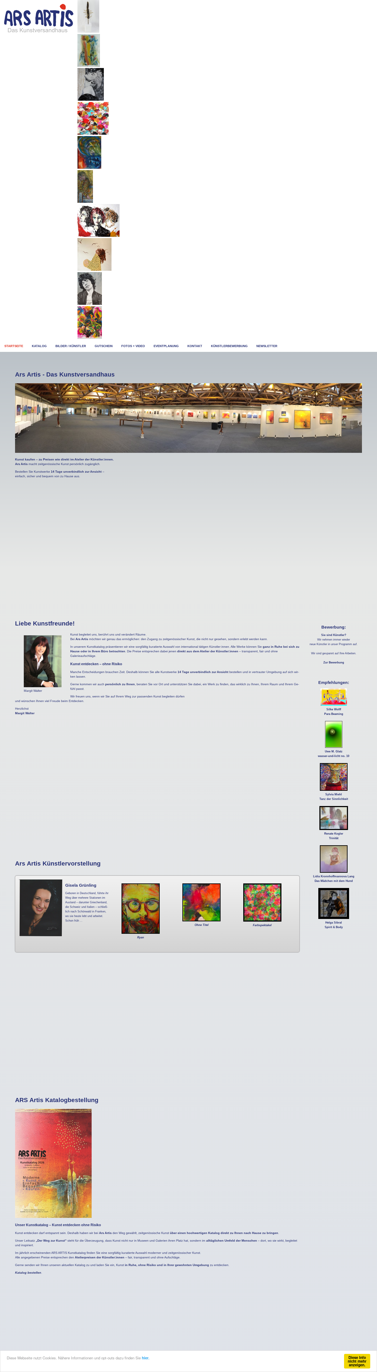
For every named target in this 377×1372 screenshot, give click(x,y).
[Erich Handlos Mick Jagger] (89, 303)
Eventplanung (166, 346)
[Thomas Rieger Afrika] (88, 31)
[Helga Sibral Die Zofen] (98, 235)
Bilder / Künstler (70, 346)
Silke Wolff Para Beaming (333, 712)
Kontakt (194, 346)
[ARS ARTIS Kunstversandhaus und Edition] (38, 32)
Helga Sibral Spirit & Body (334, 925)
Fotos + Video (133, 346)
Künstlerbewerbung (229, 346)
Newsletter (266, 346)
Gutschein (104, 346)
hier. (145, 1357)
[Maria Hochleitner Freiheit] (94, 269)
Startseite (13, 346)
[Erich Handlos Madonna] (90, 99)
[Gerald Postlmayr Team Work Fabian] (89, 167)
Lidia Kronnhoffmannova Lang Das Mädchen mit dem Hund (333, 879)
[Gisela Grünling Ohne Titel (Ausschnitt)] (89, 337)
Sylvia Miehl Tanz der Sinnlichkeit (333, 797)
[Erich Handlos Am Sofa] (85, 201)
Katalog (39, 346)
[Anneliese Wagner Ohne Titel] (88, 65)
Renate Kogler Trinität (333, 836)
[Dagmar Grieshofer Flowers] (93, 133)
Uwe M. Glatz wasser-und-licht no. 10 (333, 754)
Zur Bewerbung (333, 662)
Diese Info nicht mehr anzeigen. (357, 1361)
